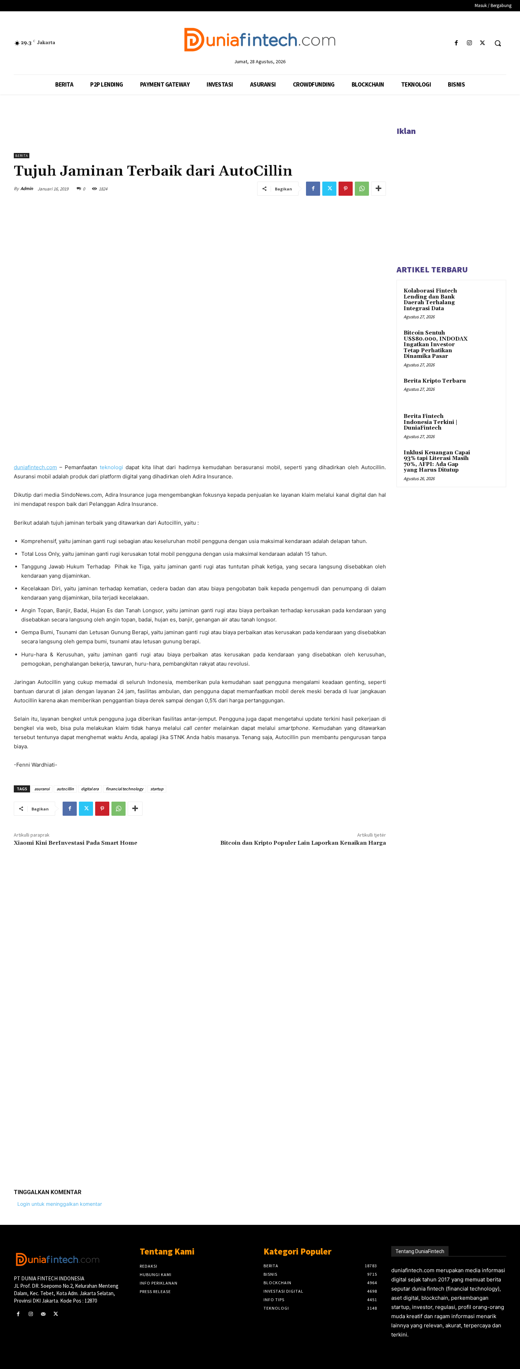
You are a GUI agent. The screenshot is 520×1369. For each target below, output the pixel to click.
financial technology (124, 788)
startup (156, 788)
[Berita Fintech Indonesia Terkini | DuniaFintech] (486, 424)
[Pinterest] (346, 189)
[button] (497, 43)
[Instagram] (469, 43)
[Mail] (43, 1314)
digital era (90, 788)
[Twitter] (482, 43)
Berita (21, 155)
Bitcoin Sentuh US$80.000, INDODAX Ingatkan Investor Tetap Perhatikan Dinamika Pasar (436, 345)
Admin (27, 188)
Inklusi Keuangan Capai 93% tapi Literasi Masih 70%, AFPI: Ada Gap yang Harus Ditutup (437, 461)
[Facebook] (456, 43)
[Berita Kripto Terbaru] (486, 389)
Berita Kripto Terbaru (435, 381)
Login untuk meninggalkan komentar (59, 1204)
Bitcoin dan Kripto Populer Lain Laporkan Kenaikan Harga (303, 842)
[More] (378, 189)
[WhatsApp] (362, 189)
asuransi (42, 788)
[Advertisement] (200, 1074)
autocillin (65, 788)
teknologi (110, 467)
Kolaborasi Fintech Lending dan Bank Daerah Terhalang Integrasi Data (430, 300)
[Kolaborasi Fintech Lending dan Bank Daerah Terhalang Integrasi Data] (486, 299)
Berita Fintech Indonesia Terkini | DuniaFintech (430, 422)
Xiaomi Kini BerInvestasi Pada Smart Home (75, 842)
